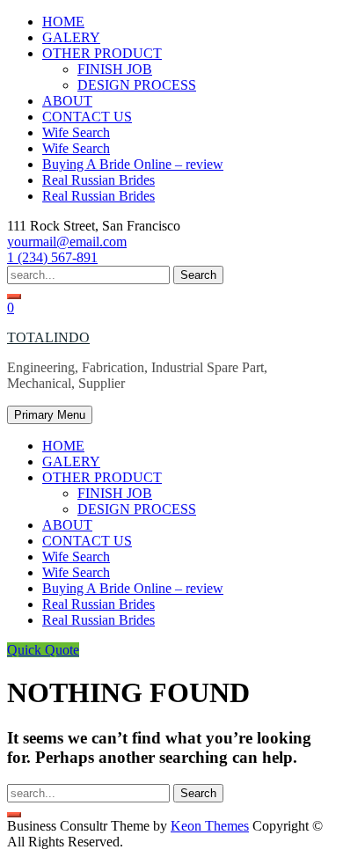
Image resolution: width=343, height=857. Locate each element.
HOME (63, 21)
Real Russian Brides (98, 179)
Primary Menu (49, 414)
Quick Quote (43, 649)
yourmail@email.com (67, 241)
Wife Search (76, 132)
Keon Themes (210, 825)
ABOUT (67, 100)
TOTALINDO (48, 337)
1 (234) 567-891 (52, 257)
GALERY (71, 37)
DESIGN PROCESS (136, 84)
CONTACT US (87, 116)
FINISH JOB (114, 69)
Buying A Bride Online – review (132, 164)
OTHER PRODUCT (102, 53)
